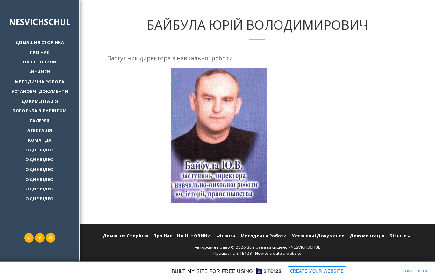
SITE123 (244, 253)
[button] (29, 238)
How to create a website (278, 253)
